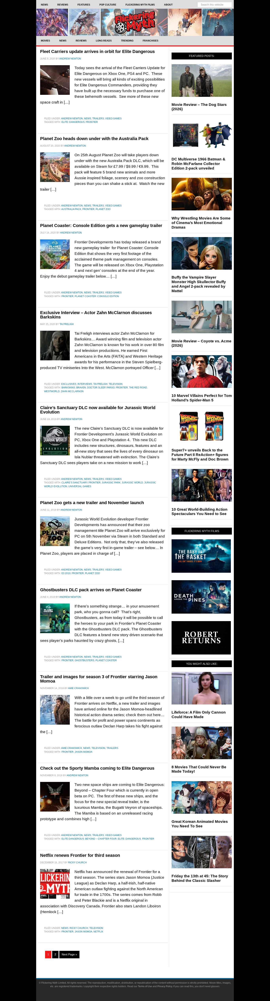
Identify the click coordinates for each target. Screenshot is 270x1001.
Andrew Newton (72, 118)
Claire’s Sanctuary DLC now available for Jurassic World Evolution (97, 409)
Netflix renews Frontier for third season (80, 855)
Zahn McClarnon (72, 391)
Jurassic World (132, 482)
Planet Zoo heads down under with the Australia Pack (94, 138)
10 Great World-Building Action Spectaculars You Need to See (200, 511)
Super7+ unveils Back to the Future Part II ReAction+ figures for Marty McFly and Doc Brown (200, 454)
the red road (138, 387)
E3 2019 (66, 573)
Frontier (92, 122)
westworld (52, 391)
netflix (98, 931)
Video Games (113, 118)
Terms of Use (145, 986)
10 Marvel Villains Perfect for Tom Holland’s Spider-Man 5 (202, 398)
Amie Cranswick (71, 748)
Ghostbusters (84, 660)
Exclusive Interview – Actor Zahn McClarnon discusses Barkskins (96, 314)
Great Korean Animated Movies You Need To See (200, 823)
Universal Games (79, 486)
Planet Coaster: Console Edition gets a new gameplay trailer (101, 225)
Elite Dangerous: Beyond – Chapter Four (89, 838)
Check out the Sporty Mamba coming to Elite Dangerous (97, 768)
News (87, 118)
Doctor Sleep (96, 387)
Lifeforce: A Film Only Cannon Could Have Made (199, 714)
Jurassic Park (111, 482)
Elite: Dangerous (73, 122)
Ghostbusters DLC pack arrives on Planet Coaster (91, 589)
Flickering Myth (135, 22)
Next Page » (69, 954)
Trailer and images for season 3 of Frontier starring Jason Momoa (98, 679)
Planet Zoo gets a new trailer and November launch (92, 502)
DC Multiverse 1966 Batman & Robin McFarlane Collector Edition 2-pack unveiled (198, 163)
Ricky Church (79, 928)
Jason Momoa (83, 752)
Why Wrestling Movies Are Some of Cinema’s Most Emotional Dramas (201, 222)
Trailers (98, 118)
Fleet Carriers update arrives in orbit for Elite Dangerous (97, 51)
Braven (81, 387)
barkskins (68, 387)
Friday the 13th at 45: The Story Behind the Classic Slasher (200, 878)
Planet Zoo (103, 209)
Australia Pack (71, 209)
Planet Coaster (106, 660)
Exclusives (68, 384)
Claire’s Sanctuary (74, 482)
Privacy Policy (164, 986)
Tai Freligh (100, 384)
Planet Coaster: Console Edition (97, 296)
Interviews (84, 384)
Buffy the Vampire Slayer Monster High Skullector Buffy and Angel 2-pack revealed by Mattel (199, 284)
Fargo (111, 387)
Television (116, 384)
